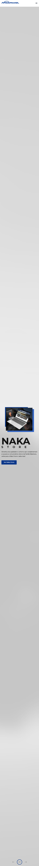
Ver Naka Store (9, 462)
